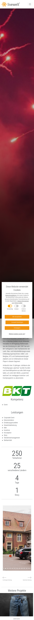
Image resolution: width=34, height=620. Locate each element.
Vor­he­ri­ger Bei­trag (7, 580)
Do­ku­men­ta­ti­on (9, 420)
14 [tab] (24, 568)
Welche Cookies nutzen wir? (17, 334)
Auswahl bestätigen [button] (17, 322)
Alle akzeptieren (17, 317)
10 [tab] (17, 568)
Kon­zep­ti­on (7, 433)
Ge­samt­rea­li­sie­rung (10, 425)
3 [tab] (5, 568)
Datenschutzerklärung (11, 295)
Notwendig (10, 309)
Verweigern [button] (17, 328)
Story (5, 435)
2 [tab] (3, 568)
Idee (5, 428)
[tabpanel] (17, 538)
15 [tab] (26, 568)
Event (6, 405)
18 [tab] (31, 568)
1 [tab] (2, 568)
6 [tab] (10, 568)
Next (28, 538)
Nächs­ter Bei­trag (27, 580)
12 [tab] (21, 568)
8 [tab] (14, 568)
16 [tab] (28, 568)
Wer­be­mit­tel (8, 440)
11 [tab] (19, 568)
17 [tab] (29, 568)
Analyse (16, 309)
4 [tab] (7, 568)
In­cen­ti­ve (7, 430)
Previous (6, 538)
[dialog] (17, 310)
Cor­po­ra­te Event (9, 418)
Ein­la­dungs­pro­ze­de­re (11, 423)
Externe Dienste (24, 310)
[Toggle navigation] (30, 4)
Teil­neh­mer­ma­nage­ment (12, 438)
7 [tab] (12, 568)
